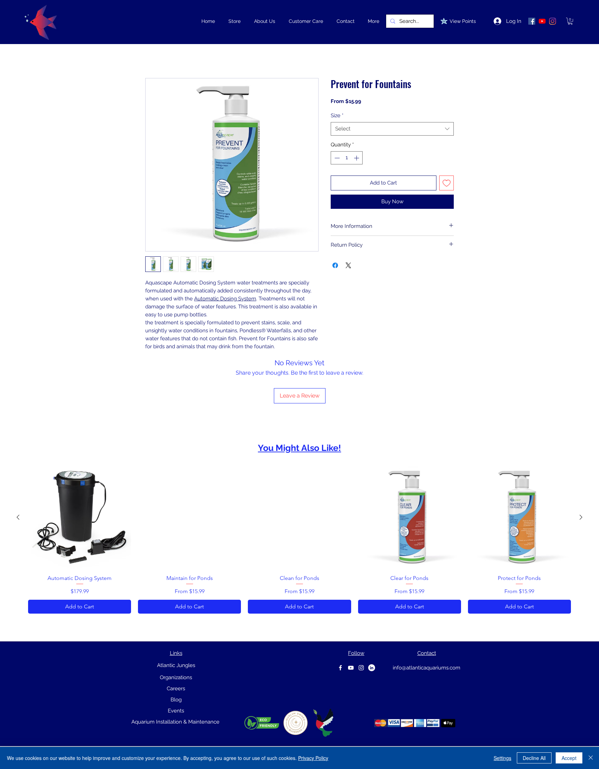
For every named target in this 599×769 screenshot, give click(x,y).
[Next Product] (581, 517)
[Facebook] (340, 667)
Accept (569, 757)
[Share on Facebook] (335, 265)
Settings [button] (502, 757)
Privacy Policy (313, 757)
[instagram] (361, 667)
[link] (570, 21)
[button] (234, 21)
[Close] (591, 757)
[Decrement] (336, 158)
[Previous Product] (18, 517)
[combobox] (392, 129)
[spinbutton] (347, 158)
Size (337, 115)
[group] (299, 540)
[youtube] (350, 667)
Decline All (534, 757)
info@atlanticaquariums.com (426, 668)
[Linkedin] (371, 667)
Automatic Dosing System (225, 299)
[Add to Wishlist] (446, 183)
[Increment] (357, 158)
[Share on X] (348, 265)
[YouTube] (542, 21)
